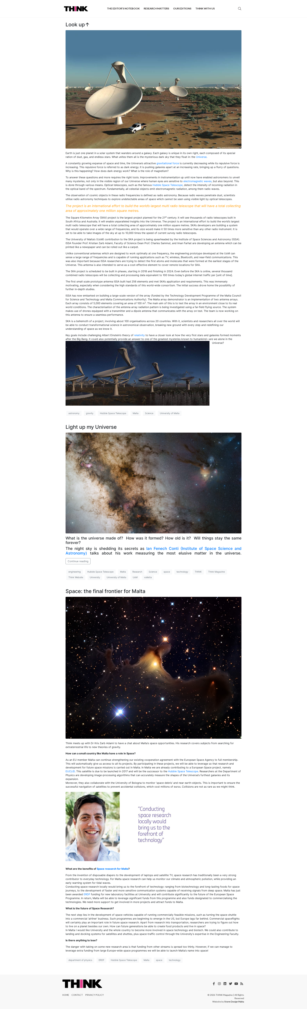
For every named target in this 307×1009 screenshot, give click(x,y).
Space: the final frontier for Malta (105, 591)
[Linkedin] (225, 983)
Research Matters (156, 8)
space (167, 571)
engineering (74, 571)
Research (137, 571)
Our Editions (182, 8)
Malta (135, 413)
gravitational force (168, 163)
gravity (89, 413)
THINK (198, 571)
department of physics (80, 960)
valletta (148, 577)
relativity (139, 335)
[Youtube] (236, 983)
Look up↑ (78, 24)
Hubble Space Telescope (168, 185)
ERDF (87, 894)
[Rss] (241, 983)
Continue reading (78, 561)
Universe (201, 156)
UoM (135, 577)
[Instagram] (219, 983)
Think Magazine (216, 571)
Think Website (75, 577)
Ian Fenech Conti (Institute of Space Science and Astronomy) (153, 550)
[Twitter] (230, 983)
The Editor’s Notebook (123, 8)
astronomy (73, 413)
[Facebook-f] (213, 983)
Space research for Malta (112, 868)
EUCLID (70, 771)
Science (149, 413)
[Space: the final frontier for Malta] (153, 667)
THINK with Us (205, 8)
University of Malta (169, 413)
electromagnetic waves (197, 181)
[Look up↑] (153, 89)
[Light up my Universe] (153, 482)
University (95, 577)
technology (182, 571)
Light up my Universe (91, 427)
